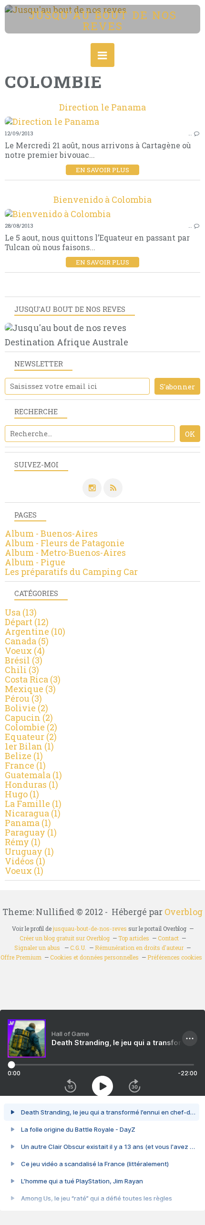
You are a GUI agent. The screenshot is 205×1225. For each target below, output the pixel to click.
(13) (21, 612)
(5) (27, 641)
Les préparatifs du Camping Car (71, 571)
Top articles (133, 938)
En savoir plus (102, 170)
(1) (29, 746)
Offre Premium (20, 957)
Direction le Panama (102, 107)
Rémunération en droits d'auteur (139, 947)
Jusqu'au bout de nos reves (103, 20)
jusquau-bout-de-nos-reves (90, 928)
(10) (35, 631)
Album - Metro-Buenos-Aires (65, 552)
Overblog (183, 911)
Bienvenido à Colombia (102, 199)
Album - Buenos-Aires (51, 533)
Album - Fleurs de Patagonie (64, 543)
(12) (27, 622)
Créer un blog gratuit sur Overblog (65, 938)
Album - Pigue (35, 562)
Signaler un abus (38, 947)
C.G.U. (78, 947)
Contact (168, 938)
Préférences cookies (174, 957)
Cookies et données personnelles (94, 957)
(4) (25, 650)
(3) (23, 660)
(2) (26, 708)
